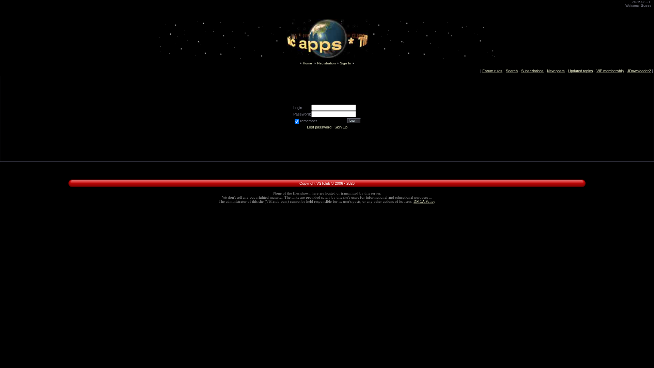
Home (307, 63)
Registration (326, 63)
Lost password (319, 127)
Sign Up (340, 127)
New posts (556, 71)
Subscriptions (532, 71)
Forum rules (492, 71)
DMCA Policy (424, 201)
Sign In (345, 63)
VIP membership (610, 71)
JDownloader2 (639, 71)
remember (308, 121)
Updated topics (580, 71)
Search (512, 71)
